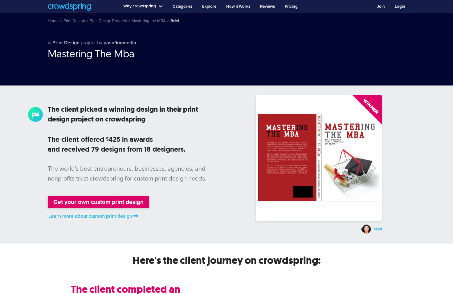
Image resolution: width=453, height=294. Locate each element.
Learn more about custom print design (90, 216)
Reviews (267, 6)
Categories (182, 6)
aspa (377, 228)
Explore (209, 6)
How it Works (238, 6)
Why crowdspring (139, 6)
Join (381, 6)
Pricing (291, 6)
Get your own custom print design (98, 201)
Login (400, 6)
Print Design (66, 43)
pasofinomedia (120, 43)
